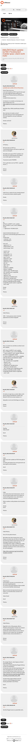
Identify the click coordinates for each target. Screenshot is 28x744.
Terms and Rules (13, 736)
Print (3, 65)
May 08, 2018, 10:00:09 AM (9, 140)
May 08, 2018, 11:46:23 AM (8, 423)
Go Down (3, 68)
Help (8, 736)
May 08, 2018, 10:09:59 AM (9, 188)
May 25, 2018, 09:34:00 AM (9, 453)
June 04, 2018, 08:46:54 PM (9, 705)
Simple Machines (17, 738)
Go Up (3, 723)
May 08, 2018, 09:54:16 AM (9, 86)
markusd (15, 83)
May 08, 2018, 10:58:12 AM (8, 308)
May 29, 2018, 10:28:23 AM (8, 657)
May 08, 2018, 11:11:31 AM (8, 341)
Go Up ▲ (19, 736)
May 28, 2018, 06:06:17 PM (9, 527)
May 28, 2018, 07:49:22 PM (9, 576)
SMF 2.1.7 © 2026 (10, 738)
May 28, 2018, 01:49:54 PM (9, 487)
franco (14, 136)
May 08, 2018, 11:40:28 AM (8, 389)
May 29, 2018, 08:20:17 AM (9, 618)
